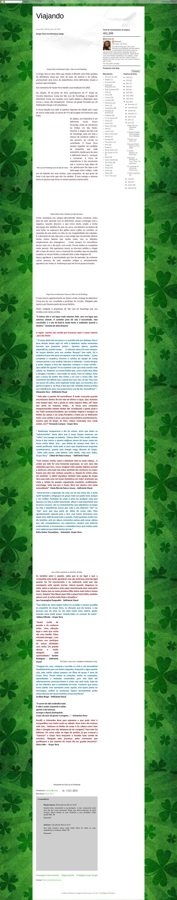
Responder (47, 818)
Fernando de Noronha (109, 112)
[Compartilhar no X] (72, 790)
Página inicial (67, 875)
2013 (128, 96)
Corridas (108, 100)
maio (130, 179)
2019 (128, 77)
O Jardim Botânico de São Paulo (132, 152)
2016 (128, 86)
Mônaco (107, 137)
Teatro (107, 173)
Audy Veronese (110, 89)
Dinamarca (108, 103)
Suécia (107, 170)
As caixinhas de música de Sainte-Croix (132, 168)
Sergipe (107, 165)
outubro (131, 110)
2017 (128, 83)
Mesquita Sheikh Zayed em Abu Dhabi (133, 146)
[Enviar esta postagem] (63, 790)
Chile (106, 92)
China (107, 95)
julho (130, 120)
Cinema (107, 97)
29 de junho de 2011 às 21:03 (66, 805)
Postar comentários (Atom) (51, 880)
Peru (106, 145)
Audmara (117, 41)
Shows (107, 168)
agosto (130, 117)
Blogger (112, 893)
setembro (131, 113)
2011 (128, 102)
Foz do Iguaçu (110, 118)
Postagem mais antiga (87, 875)
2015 (128, 90)
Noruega (108, 139)
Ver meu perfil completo (111, 63)
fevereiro (131, 188)
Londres (107, 131)
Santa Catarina (110, 160)
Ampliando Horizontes (108, 86)
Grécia (107, 123)
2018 (128, 80)
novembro (131, 107)
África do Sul (109, 77)
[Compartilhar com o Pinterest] (76, 790)
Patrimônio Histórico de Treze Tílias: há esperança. (133, 160)
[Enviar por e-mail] (67, 790)
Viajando (50, 16)
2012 (128, 99)
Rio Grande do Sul (111, 153)
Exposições (109, 108)
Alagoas (108, 80)
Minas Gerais (109, 134)
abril (129, 182)
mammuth (94, 893)
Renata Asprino (49, 805)
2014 (128, 93)
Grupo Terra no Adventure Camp (132, 127)
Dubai (107, 105)
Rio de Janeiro (110, 150)
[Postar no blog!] (70, 790)
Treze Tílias (109, 176)
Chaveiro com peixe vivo (132, 140)
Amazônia (108, 82)
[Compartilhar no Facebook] (74, 790)
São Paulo (108, 162)
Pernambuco (109, 142)
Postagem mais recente (47, 875)
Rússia (107, 157)
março (130, 185)
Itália (106, 129)
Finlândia (108, 115)
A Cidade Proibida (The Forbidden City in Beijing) (133, 134)
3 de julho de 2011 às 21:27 (60, 825)
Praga (107, 147)
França (107, 121)
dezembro (131, 104)
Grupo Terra (49, 794)
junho (130, 123)
